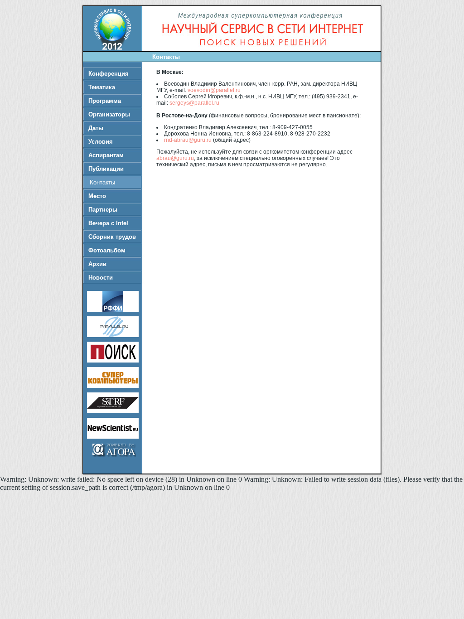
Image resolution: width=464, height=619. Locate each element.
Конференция (108, 73)
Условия (100, 141)
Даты (95, 128)
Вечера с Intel (108, 223)
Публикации (106, 168)
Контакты (102, 182)
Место (97, 196)
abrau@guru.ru (175, 158)
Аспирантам (106, 155)
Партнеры (102, 209)
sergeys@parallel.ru (194, 103)
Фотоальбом (107, 250)
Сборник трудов (112, 236)
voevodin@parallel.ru (214, 90)
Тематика (101, 87)
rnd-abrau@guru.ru (188, 140)
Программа (104, 100)
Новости (100, 277)
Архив (97, 264)
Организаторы (109, 114)
